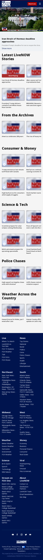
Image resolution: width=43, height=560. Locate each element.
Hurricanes (6, 449)
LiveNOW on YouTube (6, 345)
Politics (22, 350)
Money (23, 440)
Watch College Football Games (8, 488)
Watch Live (32, 4)
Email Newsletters (26, 494)
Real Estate (24, 454)
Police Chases (25, 355)
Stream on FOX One (7, 479)
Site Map (23, 497)
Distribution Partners (24, 488)
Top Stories (24, 341)
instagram (21, 534)
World (22, 347)
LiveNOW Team (26, 491)
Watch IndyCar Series (7, 502)
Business (23, 446)
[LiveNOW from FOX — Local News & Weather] (6, 3)
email (30, 534)
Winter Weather (7, 443)
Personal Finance (26, 449)
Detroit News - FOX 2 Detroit (7, 421)
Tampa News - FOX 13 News (25, 386)
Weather (6, 440)
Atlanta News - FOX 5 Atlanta (25, 376)
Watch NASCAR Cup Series (7, 497)
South (23, 372)
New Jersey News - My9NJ (9, 393)
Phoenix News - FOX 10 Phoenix (26, 417)
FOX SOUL (6, 357)
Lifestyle (23, 363)
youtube (13, 534)
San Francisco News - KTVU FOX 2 (26, 427)
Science (5, 460)
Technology (6, 469)
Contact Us (24, 484)
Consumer (23, 452)
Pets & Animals (25, 471)
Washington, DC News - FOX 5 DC (8, 388)
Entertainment (25, 366)
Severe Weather (8, 446)
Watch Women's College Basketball (8, 512)
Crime (22, 352)
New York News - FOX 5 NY (8, 376)
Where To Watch (8, 341)
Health (22, 361)
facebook (17, 534)
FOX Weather (7, 352)
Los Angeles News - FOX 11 (26, 421)
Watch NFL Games (9, 484)
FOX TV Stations (8, 349)
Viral (22, 460)
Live (4, 338)
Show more (7, 48)
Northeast (7, 372)
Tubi (3, 354)
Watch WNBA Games (7, 517)
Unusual (23, 468)
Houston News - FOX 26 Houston (26, 400)
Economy (23, 443)
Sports (22, 358)
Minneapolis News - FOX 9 (8, 426)
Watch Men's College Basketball (8, 507)
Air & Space (6, 464)
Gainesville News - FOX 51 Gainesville (26, 391)
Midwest (6, 412)
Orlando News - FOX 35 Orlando (26, 381)
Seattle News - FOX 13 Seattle (25, 433)
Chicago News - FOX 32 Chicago (8, 417)
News (22, 338)
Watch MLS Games (6, 521)
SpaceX (4, 466)
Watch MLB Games (6, 492)
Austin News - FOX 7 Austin (27, 405)
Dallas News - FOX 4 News (27, 396)
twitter (26, 534)
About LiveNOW (24, 479)
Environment (6, 452)
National (23, 344)
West (22, 412)
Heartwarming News (25, 465)
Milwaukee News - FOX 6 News (8, 431)
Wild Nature (6, 472)
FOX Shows (6, 360)
